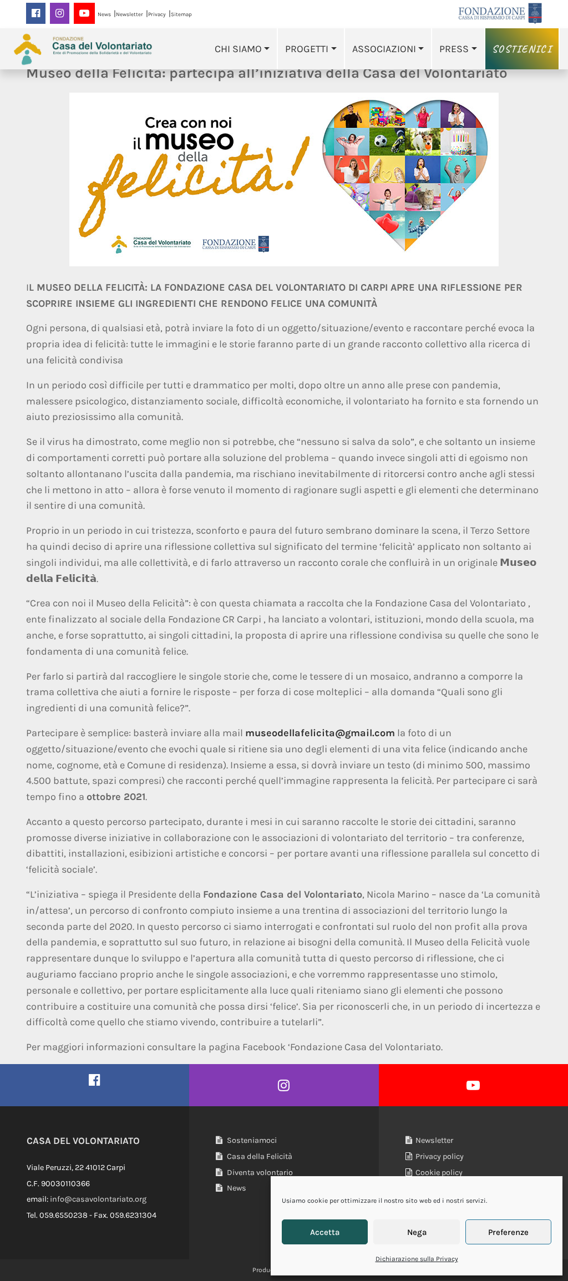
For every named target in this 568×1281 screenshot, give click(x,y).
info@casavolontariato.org (98, 1199)
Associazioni (384, 49)
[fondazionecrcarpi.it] (500, 13)
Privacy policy (438, 1156)
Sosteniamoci (251, 1140)
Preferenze (508, 1232)
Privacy (157, 14)
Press (454, 49)
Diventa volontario (259, 1172)
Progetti (306, 49)
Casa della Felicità (258, 1156)
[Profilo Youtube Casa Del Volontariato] (473, 1085)
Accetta (324, 1232)
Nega (417, 1232)
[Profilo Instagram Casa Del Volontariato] (283, 1085)
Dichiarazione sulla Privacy (417, 1259)
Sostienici (522, 48)
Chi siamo (238, 49)
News (104, 14)
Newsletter (129, 14)
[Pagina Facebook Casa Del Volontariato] (94, 1079)
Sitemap (181, 14)
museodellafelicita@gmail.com (320, 733)
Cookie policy (437, 1172)
